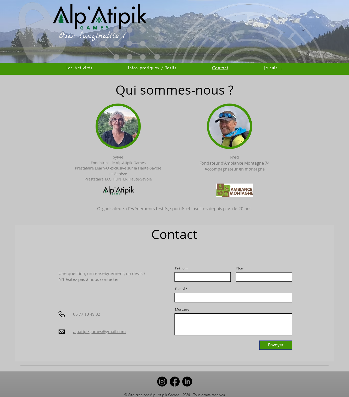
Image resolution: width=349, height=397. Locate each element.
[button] (273, 68)
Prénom (181, 268)
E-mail (180, 289)
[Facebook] (175, 382)
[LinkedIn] (187, 382)
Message (182, 309)
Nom (240, 268)
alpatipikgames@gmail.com (99, 331)
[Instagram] (162, 382)
